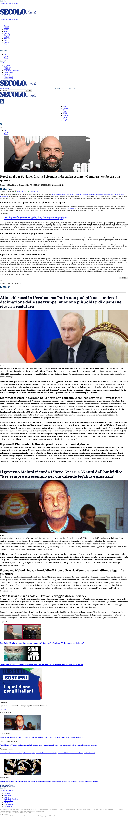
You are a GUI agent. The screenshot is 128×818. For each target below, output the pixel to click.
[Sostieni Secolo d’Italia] (21, 699)
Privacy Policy (8, 78)
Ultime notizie (8, 72)
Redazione (7, 67)
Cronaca (6, 28)
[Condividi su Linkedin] (4, 189)
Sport (5, 40)
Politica (6, 26)
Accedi (16, 3)
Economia (7, 35)
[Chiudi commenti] (1, 280)
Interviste (7, 42)
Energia (65, 119)
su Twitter (71, 208)
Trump (6, 58)
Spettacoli (7, 38)
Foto (5, 44)
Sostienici (7, 69)
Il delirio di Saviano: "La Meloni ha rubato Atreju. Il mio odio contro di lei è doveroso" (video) (34, 219)
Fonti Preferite (34, 191)
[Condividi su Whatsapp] (6, 189)
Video (6, 31)
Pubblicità (7, 74)
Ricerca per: (4, 90)
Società (6, 33)
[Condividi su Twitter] (9, 189)
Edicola (2, 3)
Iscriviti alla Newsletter (11, 70)
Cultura (6, 37)
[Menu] (1, 127)
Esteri (6, 29)
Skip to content (5, 88)
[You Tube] (2, 1)
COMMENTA (123, 278)
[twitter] (5, 1)
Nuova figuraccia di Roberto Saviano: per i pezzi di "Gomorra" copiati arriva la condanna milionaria (35, 217)
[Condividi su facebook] (1, 189)
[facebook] (0, 1)
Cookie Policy (8, 76)
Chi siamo (7, 65)
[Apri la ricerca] (1, 125)
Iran (5, 54)
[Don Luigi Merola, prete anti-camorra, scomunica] (22, 639)
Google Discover (22, 191)
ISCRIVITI (3, 709)
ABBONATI (9, 3)
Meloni (6, 56)
